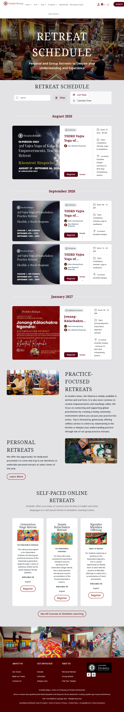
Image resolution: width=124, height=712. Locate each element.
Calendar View (84, 100)
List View (81, 94)
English (103, 4)
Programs (51, 5)
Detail (83, 174)
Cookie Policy (74, 703)
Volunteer (41, 676)
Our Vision (16, 672)
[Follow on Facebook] (89, 675)
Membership (63, 5)
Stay (42, 5)
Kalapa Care (42, 681)
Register (71, 174)
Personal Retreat (69, 672)
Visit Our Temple (69, 681)
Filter (62, 97)
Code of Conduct (41, 703)
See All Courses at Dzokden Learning (62, 613)
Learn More (16, 476)
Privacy (64, 703)
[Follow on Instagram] (94, 675)
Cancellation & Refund (26, 703)
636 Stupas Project (76, 5)
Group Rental (67, 676)
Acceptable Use (85, 703)
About (27, 5)
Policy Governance (98, 703)
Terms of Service (54, 703)
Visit (35, 5)
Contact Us (16, 681)
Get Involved (53, 14)
